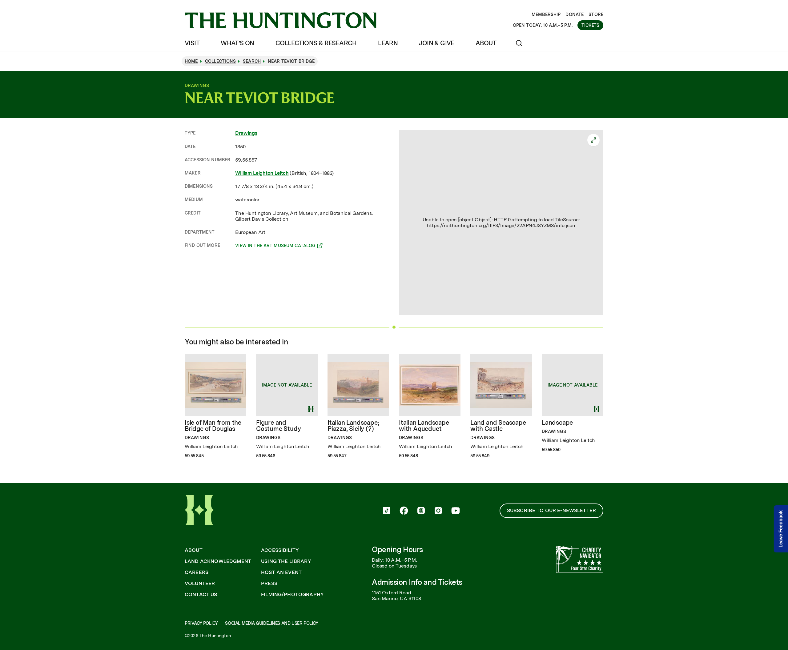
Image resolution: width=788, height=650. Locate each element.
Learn (388, 43)
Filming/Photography (292, 594)
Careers (196, 572)
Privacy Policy (201, 623)
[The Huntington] (280, 20)
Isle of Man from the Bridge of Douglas (213, 425)
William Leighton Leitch (261, 173)
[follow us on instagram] (438, 511)
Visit (192, 43)
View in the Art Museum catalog (275, 246)
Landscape (557, 422)
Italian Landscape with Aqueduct (424, 425)
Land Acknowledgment (218, 561)
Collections (220, 61)
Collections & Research (316, 43)
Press (269, 583)
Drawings (246, 133)
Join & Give (436, 43)
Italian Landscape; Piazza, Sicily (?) (353, 425)
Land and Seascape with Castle (498, 425)
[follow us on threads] (421, 511)
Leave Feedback (781, 529)
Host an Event (281, 572)
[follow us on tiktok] (387, 511)
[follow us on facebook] (404, 511)
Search (252, 61)
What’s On (237, 43)
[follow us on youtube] (455, 511)
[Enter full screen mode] (593, 140)
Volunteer (200, 583)
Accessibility (280, 550)
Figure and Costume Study (278, 425)
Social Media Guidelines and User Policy (271, 623)
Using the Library (286, 561)
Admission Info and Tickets (417, 582)
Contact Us (201, 594)
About (486, 43)
